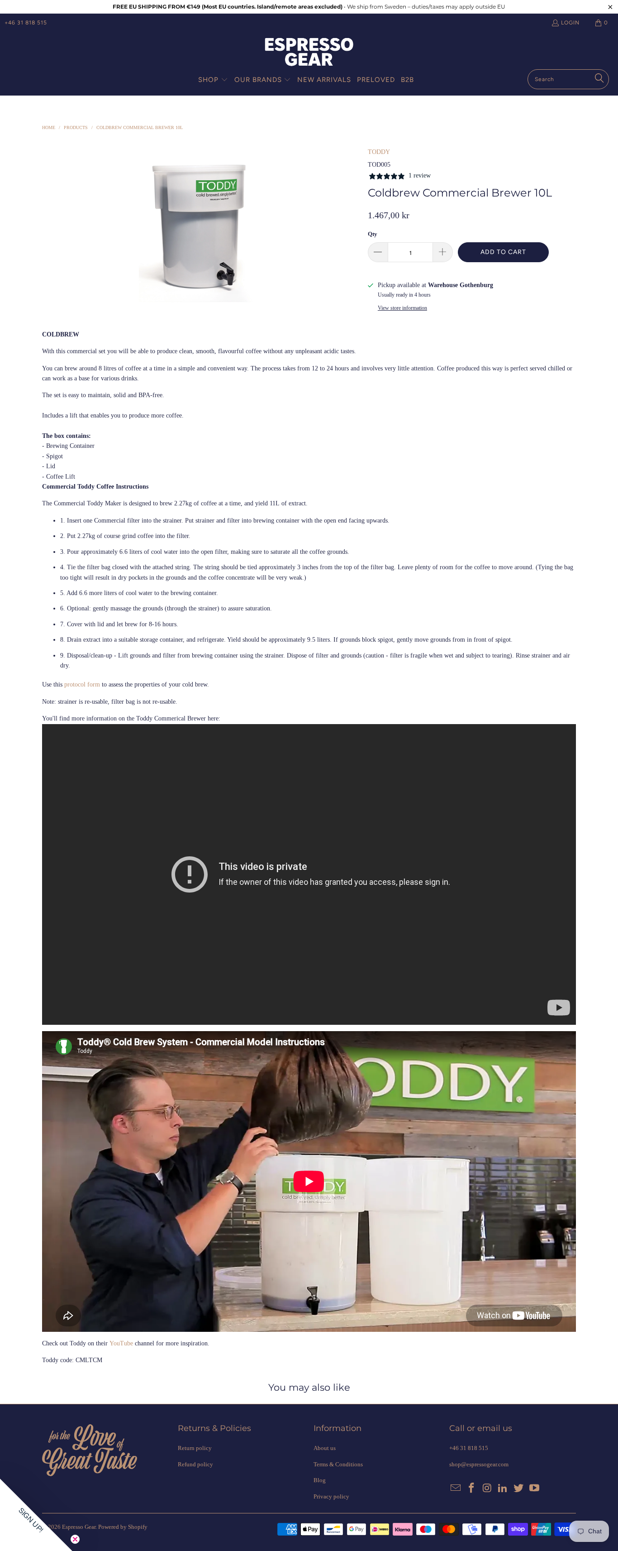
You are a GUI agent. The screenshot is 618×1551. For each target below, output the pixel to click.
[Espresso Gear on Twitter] (519, 1488)
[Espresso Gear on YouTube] (534, 1488)
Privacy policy (331, 1496)
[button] (213, 80)
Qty (372, 233)
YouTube (121, 1343)
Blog (320, 1480)
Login (570, 22)
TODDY (379, 152)
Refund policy (195, 1464)
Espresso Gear (78, 1526)
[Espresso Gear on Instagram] (487, 1488)
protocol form (82, 684)
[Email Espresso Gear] (456, 1488)
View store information (402, 308)
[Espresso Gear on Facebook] (472, 1488)
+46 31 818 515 (26, 22)
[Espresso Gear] (309, 52)
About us (325, 1448)
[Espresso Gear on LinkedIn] (503, 1488)
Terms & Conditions (338, 1464)
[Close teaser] (75, 1539)
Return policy (195, 1448)
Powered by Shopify (122, 1526)
